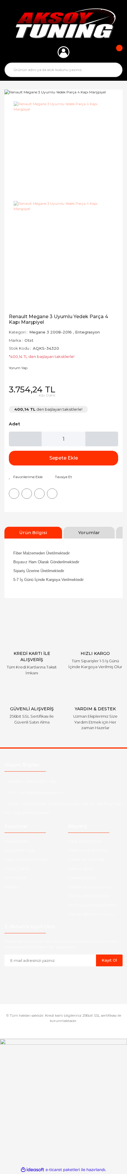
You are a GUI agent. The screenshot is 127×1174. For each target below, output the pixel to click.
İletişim (11, 886)
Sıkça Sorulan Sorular (26, 859)
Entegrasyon (87, 332)
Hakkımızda (16, 841)
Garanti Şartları (82, 877)
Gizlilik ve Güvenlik (86, 859)
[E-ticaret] (62, 1170)
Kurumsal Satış (19, 850)
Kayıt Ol (109, 960)
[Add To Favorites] (26, 477)
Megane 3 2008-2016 (50, 332)
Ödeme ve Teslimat (88, 850)
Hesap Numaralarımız (90, 886)
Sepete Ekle (63, 458)
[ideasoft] (32, 1170)
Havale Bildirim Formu (91, 914)
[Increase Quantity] (101, 439)
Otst (29, 340)
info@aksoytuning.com (42, 792)
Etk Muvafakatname (88, 896)
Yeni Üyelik (15, 877)
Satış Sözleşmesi (85, 841)
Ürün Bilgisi (33, 532)
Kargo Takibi (17, 868)
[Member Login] (63, 52)
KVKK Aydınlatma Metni (92, 905)
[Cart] (115, 52)
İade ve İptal (80, 868)
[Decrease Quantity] (25, 439)
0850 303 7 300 (41, 781)
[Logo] (64, 23)
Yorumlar (89, 532)
